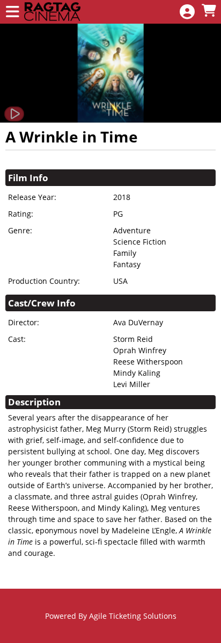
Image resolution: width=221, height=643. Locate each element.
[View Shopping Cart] (209, 11)
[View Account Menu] (187, 12)
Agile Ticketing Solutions (132, 616)
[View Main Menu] (12, 12)
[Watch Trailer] (14, 114)
